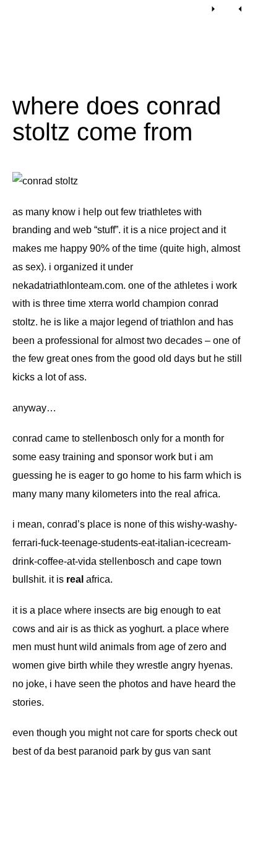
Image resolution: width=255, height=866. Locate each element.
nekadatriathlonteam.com (67, 285)
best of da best (44, 751)
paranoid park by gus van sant (144, 751)
